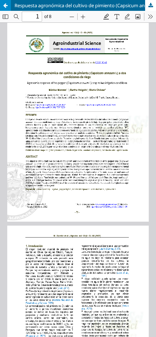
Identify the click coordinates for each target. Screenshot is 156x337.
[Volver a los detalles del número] (5, 5)
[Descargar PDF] (150, 5)
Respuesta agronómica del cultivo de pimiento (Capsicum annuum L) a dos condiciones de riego (85, 5)
